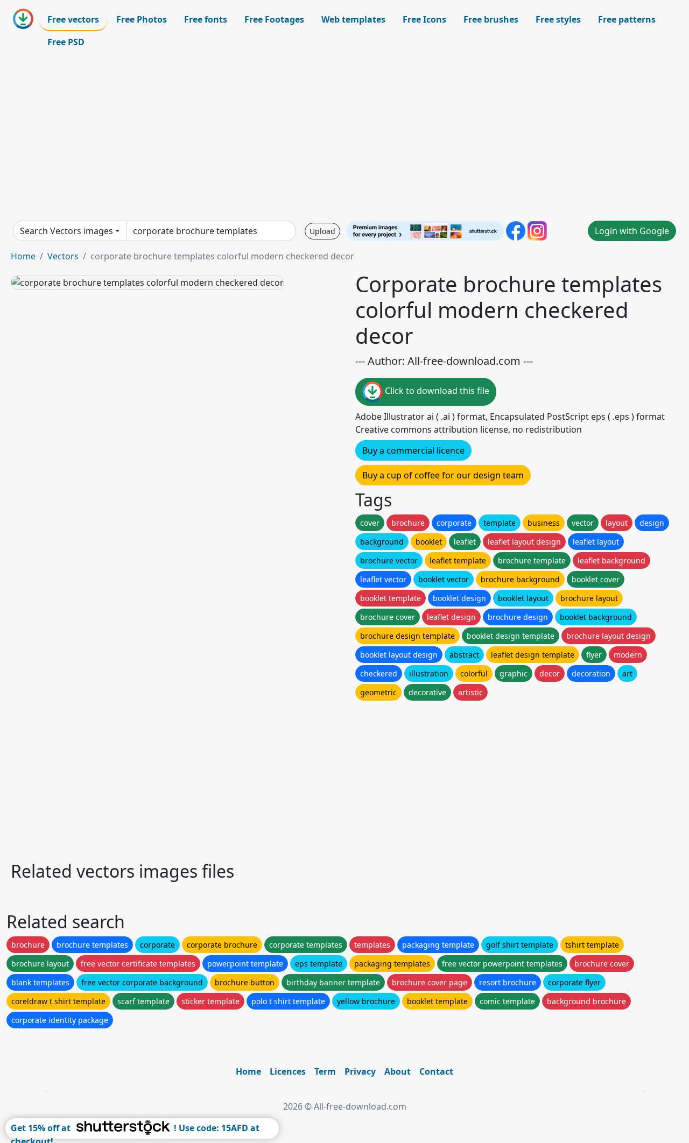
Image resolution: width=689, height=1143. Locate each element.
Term (325, 1071)
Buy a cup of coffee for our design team (443, 475)
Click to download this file (436, 391)
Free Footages (274, 19)
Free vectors (73, 19)
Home (23, 256)
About (397, 1071)
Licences (288, 1071)
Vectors (63, 256)
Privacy (360, 1071)
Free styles (558, 19)
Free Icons (424, 19)
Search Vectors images (66, 231)
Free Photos (141, 19)
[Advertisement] (344, 136)
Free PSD (66, 42)
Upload (322, 231)
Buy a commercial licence (413, 450)
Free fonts (205, 19)
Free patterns (627, 19)
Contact (436, 1071)
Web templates (353, 19)
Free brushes (490, 19)
